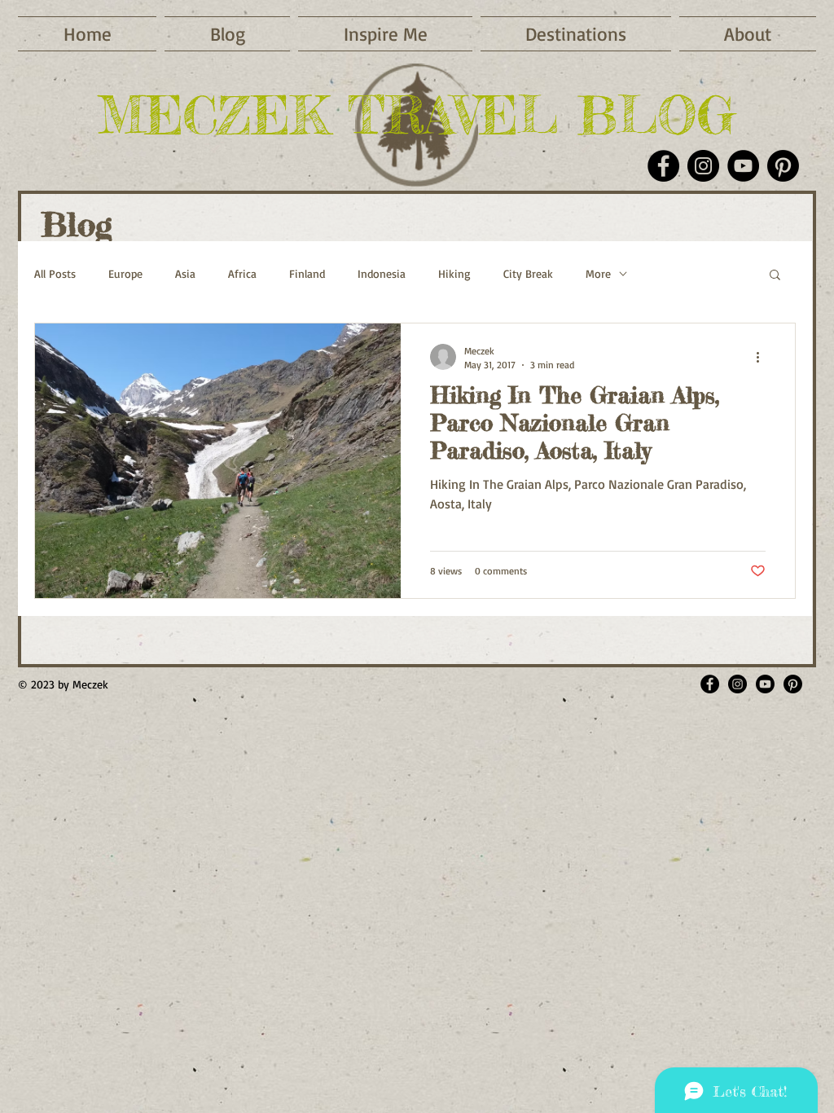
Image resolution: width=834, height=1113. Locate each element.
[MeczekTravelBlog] (709, 684)
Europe (125, 273)
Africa (242, 273)
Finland (307, 273)
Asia (185, 273)
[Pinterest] (783, 166)
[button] (385, 33)
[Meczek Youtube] (765, 684)
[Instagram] (703, 166)
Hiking (454, 273)
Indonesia (382, 273)
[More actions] (763, 357)
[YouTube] (743, 166)
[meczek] (793, 684)
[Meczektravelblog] (737, 684)
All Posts (55, 273)
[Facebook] (663, 166)
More (598, 273)
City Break (528, 273)
